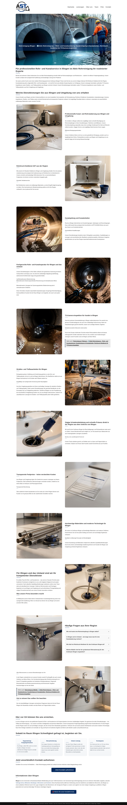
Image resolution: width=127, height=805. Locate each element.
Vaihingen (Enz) (20, 782)
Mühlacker (27, 782)
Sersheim (48, 782)
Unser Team (56, 803)
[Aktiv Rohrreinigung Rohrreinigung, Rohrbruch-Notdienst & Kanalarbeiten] (23, 6)
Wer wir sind (76, 803)
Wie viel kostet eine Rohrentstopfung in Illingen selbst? (82, 631)
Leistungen (80, 7)
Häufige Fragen (94, 803)
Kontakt (108, 7)
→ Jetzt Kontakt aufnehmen (63, 770)
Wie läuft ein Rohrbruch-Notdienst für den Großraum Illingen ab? (85, 644)
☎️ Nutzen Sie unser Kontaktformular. (63, 792)
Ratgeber (98, 803)
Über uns (89, 7)
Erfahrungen (68, 803)
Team (96, 7)
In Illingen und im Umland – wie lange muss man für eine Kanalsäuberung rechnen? (83, 638)
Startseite (70, 7)
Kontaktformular (81, 803)
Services (72, 803)
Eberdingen (34, 782)
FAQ (102, 7)
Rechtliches (51, 803)
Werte (64, 803)
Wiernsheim (40, 782)
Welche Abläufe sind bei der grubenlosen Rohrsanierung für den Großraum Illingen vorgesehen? (85, 651)
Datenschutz (60, 803)
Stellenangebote (88, 803)
